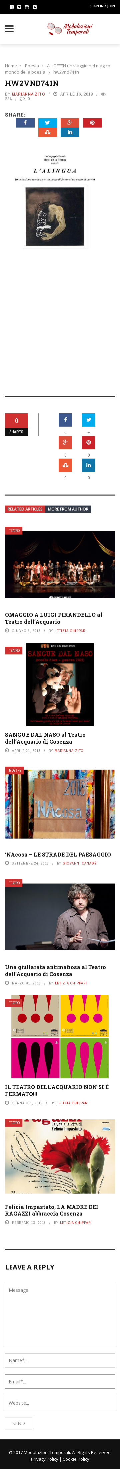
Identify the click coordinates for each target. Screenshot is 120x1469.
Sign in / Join (102, 5)
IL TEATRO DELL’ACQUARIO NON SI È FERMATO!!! (57, 1090)
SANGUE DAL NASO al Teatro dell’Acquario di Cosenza (45, 738)
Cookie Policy (76, 1459)
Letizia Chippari (71, 630)
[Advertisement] (60, 317)
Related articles (25, 509)
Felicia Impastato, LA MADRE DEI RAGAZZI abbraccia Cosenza (51, 1210)
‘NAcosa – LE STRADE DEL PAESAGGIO (58, 854)
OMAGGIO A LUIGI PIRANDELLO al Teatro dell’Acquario (53, 618)
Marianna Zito (28, 94)
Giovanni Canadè (80, 863)
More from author (68, 509)
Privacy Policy (44, 1459)
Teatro (14, 531)
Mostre (15, 770)
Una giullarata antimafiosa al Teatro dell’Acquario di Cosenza (55, 970)
